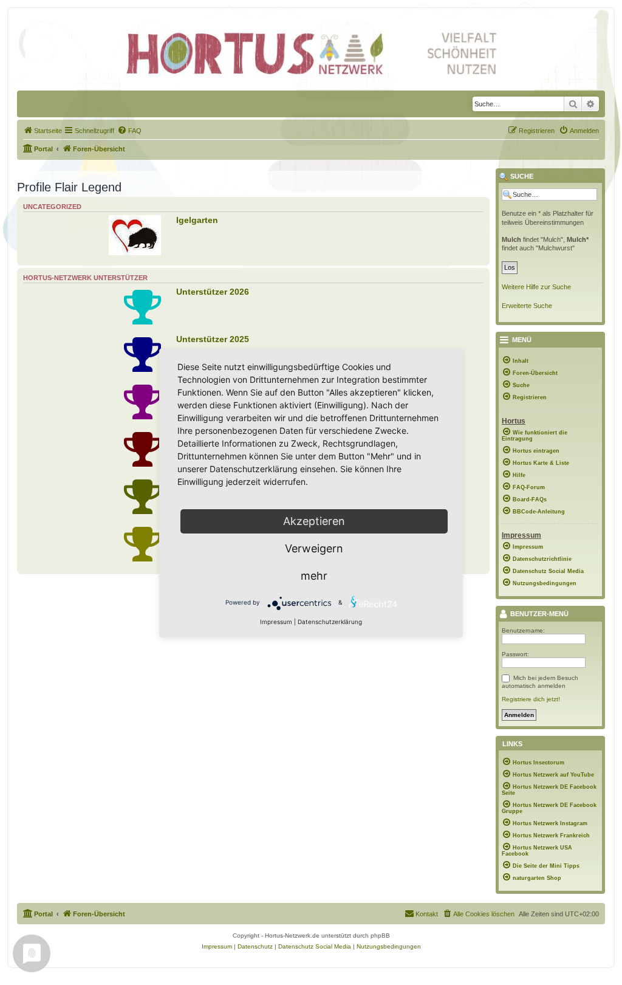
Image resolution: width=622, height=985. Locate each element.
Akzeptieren (314, 521)
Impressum (276, 621)
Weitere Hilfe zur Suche (536, 286)
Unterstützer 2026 (212, 292)
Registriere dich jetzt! (531, 699)
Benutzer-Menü (538, 614)
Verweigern (314, 548)
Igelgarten (197, 220)
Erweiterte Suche (527, 305)
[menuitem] (42, 130)
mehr (314, 575)
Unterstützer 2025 (212, 339)
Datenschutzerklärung (330, 621)
